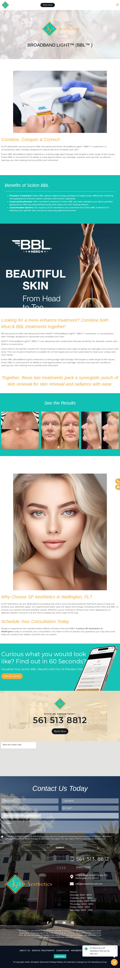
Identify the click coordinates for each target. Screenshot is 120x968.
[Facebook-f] (48, 923)
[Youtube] (64, 923)
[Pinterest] (72, 923)
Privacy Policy (56, 962)
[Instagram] (56, 923)
